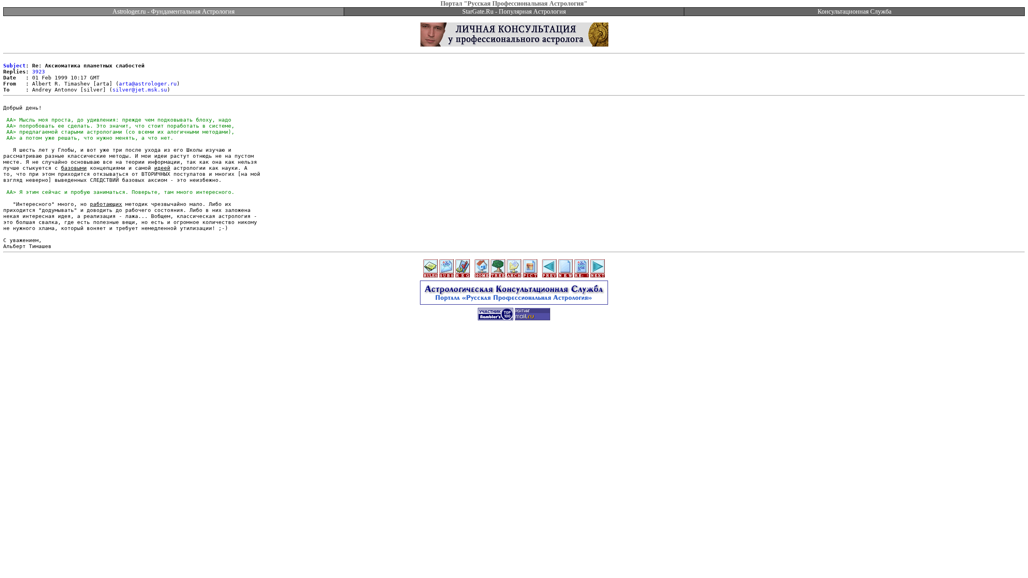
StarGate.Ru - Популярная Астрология (514, 11)
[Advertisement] (514, 344)
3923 (38, 72)
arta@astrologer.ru (148, 84)
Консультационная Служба (854, 11)
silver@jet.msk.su (139, 90)
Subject (14, 66)
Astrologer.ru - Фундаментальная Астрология (173, 11)
